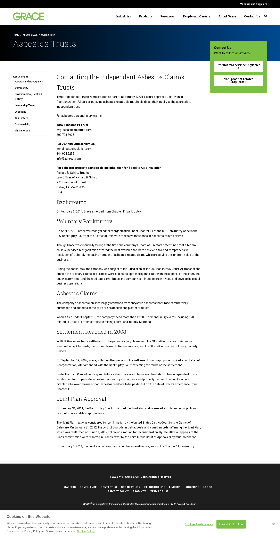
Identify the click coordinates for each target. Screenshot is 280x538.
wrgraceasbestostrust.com (74, 129)
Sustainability (23, 124)
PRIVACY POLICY (118, 491)
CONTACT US (109, 487)
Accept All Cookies (231, 524)
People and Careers (196, 16)
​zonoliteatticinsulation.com (74, 148)
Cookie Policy (86, 531)
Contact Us (252, 16)
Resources (167, 16)
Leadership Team (25, 105)
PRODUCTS (139, 491)
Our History (21, 118)
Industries (123, 16)
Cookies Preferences (199, 524)
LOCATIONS (192, 487)
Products (145, 16)
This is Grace (22, 130)
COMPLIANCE (88, 487)
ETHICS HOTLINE (154, 487)
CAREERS (70, 487)
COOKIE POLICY (130, 487)
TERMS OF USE (159, 491)
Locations (20, 111)
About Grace (227, 16)
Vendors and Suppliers (253, 4)
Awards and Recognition (29, 81)
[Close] (273, 524)
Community (21, 88)
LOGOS (207, 487)
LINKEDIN (175, 487)
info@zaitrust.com (69, 158)
